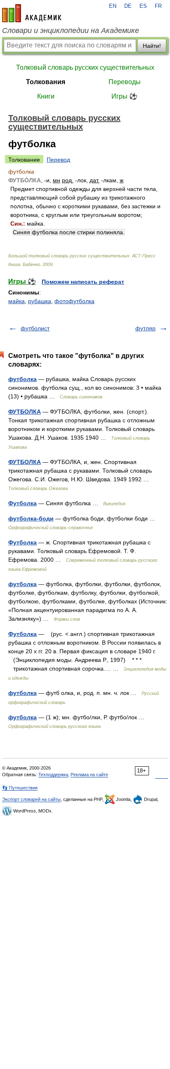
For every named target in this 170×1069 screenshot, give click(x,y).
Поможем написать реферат (83, 281)
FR (158, 6)
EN (112, 6)
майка (16, 301)
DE (128, 6)
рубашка (39, 301)
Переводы (125, 81)
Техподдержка (53, 774)
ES (143, 6)
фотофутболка (74, 301)
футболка (22, 379)
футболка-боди (31, 518)
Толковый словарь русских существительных (85, 67)
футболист (35, 328)
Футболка (22, 503)
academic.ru (31, 13)
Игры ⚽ (124, 96)
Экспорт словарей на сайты (31, 799)
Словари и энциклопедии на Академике (70, 30)
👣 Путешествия (20, 787)
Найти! (152, 45)
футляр (145, 328)
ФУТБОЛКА (24, 411)
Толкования (45, 81)
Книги (45, 96)
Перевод (58, 159)
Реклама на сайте (89, 774)
